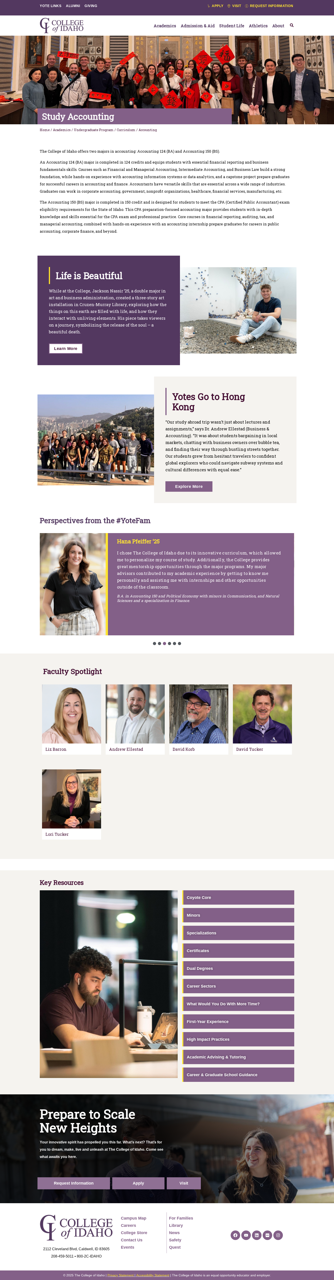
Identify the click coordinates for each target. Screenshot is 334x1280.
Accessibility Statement (152, 1275)
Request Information (74, 1183)
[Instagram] (278, 1235)
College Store (134, 1232)
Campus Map (133, 1218)
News (174, 1232)
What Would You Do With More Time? (223, 1004)
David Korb (184, 749)
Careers (128, 1225)
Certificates (198, 950)
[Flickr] (267, 1235)
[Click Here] (292, 25)
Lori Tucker (57, 834)
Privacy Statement (120, 1275)
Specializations (201, 933)
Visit (183, 1183)
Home (45, 130)
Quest (175, 1247)
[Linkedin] (257, 1235)
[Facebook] (235, 1235)
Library (176, 1225)
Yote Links (50, 6)
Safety (175, 1240)
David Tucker (249, 749)
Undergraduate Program (94, 130)
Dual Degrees (200, 968)
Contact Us (131, 1240)
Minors (193, 915)
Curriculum (126, 130)
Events (127, 1247)
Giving (91, 6)
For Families (181, 1218)
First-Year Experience (208, 1021)
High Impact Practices (208, 1039)
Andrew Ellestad (126, 749)
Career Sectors (201, 986)
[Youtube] (246, 1235)
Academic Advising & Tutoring (216, 1057)
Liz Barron (56, 749)
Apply (138, 1183)
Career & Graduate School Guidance (222, 1075)
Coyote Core (199, 897)
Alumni (73, 6)
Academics (62, 130)
